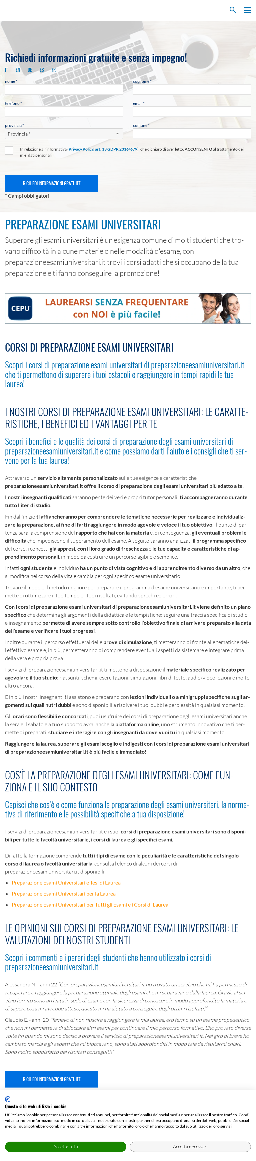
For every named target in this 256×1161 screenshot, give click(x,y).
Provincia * (14, 125)
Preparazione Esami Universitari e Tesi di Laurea (66, 882)
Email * (139, 103)
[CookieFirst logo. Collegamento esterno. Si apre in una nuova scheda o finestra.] (7, 1099)
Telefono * (13, 103)
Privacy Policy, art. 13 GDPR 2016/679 (103, 149)
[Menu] (245, 10)
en (18, 69)
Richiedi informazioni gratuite (52, 1079)
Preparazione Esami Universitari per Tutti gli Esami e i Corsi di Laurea (90, 904)
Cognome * (142, 81)
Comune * (141, 125)
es (42, 69)
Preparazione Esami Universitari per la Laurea (64, 893)
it (6, 69)
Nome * (11, 81)
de (30, 69)
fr (54, 69)
